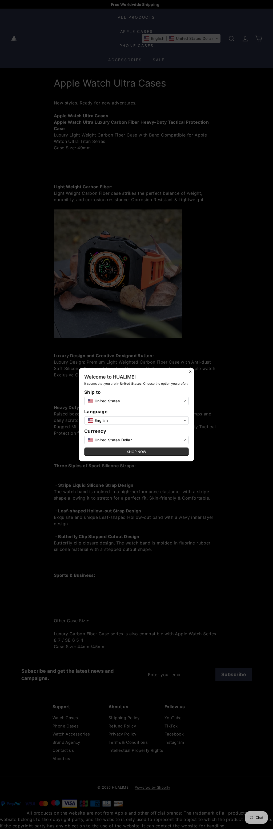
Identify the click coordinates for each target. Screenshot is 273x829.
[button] (136, 401)
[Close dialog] (190, 371)
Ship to (92, 392)
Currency (95, 431)
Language (95, 412)
